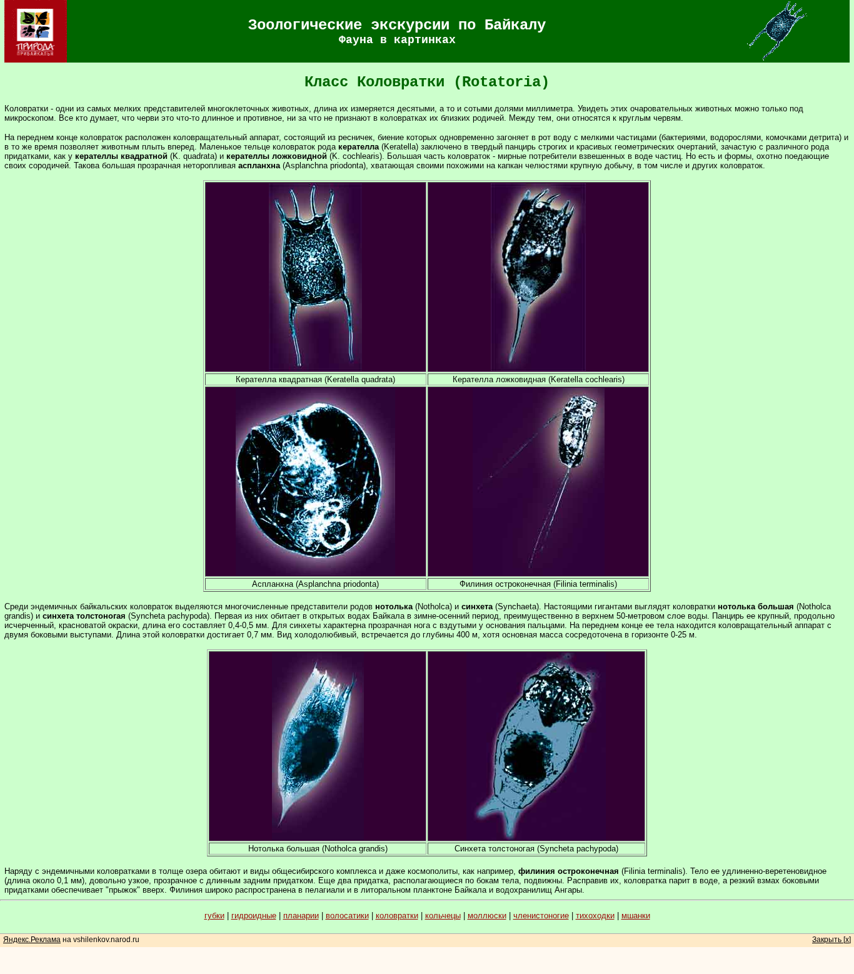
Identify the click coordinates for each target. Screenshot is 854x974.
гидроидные (253, 915)
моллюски (487, 915)
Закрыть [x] (831, 939)
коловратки (397, 915)
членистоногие (541, 915)
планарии (301, 915)
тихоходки (595, 915)
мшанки (635, 915)
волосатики (347, 915)
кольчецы (443, 915)
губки (214, 915)
